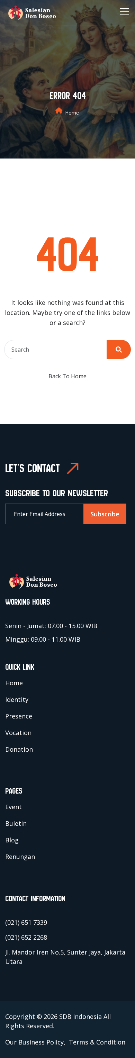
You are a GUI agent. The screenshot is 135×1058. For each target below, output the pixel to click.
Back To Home (67, 376)
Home (72, 112)
